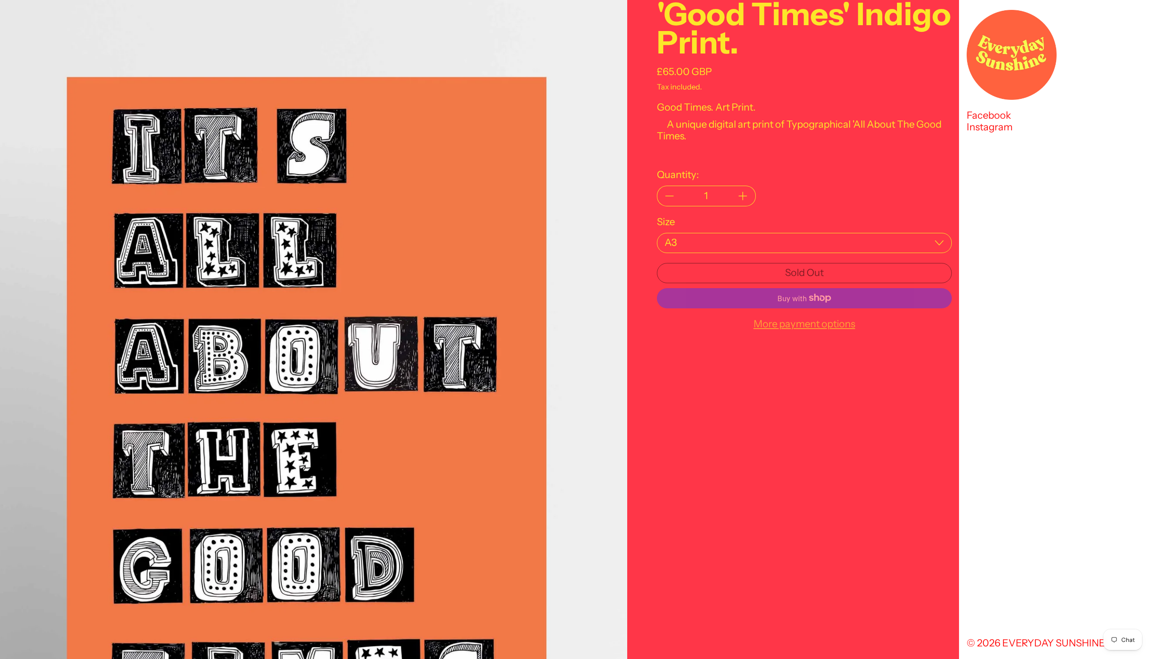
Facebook (989, 115)
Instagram (990, 127)
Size (666, 222)
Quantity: (678, 175)
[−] (669, 196)
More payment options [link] (804, 324)
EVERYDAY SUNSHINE (1053, 643)
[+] (743, 196)
